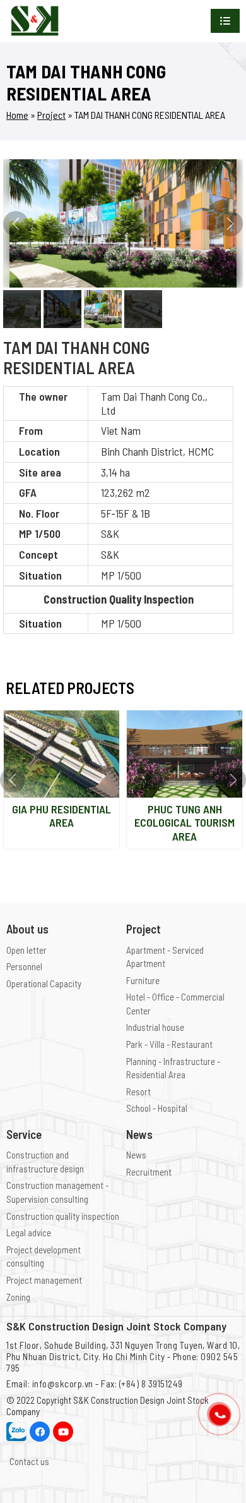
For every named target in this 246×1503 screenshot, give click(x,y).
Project (51, 115)
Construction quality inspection (62, 1216)
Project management (44, 1280)
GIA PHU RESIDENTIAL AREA (61, 816)
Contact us (29, 1461)
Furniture (143, 980)
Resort (138, 1091)
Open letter (26, 950)
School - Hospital (156, 1108)
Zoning (18, 1297)
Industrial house (155, 1027)
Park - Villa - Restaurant (169, 1044)
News (136, 1154)
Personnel (24, 966)
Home (17, 115)
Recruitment (149, 1171)
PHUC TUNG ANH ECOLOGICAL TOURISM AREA (184, 822)
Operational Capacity (43, 983)
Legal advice (28, 1232)
